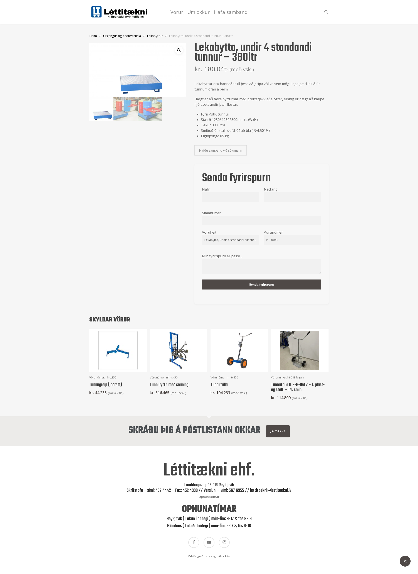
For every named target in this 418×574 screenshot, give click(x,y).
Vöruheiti (209, 232)
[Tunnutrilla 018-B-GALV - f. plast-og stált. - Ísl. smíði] (300, 350)
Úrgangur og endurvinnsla (122, 35)
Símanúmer (211, 213)
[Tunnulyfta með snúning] (178, 350)
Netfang (271, 189)
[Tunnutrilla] (239, 350)
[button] (179, 50)
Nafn (206, 189)
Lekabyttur (155, 35)
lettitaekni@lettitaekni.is (270, 490)
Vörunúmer (273, 232)
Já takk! (278, 431)
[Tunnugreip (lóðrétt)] (118, 350)
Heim (93, 35)
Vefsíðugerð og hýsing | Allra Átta (209, 556)
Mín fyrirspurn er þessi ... (222, 256)
